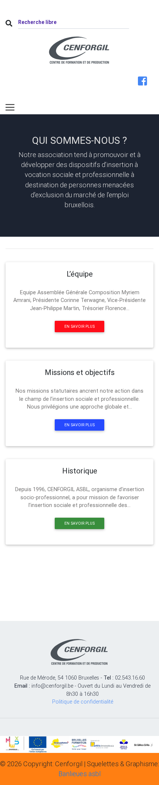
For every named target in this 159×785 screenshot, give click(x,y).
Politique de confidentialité (82, 701)
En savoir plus (79, 326)
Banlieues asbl (79, 774)
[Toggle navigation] (10, 107)
